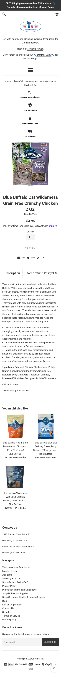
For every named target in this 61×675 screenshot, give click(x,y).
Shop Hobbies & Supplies (15, 593)
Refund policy (9, 619)
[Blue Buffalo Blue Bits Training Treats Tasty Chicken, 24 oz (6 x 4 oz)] (46, 426)
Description (12, 273)
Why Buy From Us (11, 578)
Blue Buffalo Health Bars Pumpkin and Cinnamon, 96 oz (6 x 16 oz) (15, 446)
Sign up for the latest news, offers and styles (25, 634)
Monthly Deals (9, 571)
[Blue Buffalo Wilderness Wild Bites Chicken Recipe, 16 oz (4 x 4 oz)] (15, 477)
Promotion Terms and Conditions (19, 589)
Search (6, 612)
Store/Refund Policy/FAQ (41, 273)
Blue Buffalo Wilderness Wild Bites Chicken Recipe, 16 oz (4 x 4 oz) (15, 497)
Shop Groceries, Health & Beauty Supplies (23, 597)
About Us (7, 574)
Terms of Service (11, 615)
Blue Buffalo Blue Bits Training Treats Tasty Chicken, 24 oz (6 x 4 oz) (45, 446)
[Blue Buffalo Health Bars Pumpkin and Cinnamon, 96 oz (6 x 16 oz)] (15, 426)
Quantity (30, 232)
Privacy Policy (9, 586)
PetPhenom (38, 659)
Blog (4, 601)
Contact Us (8, 608)
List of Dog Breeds (12, 604)
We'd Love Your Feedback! (16, 567)
